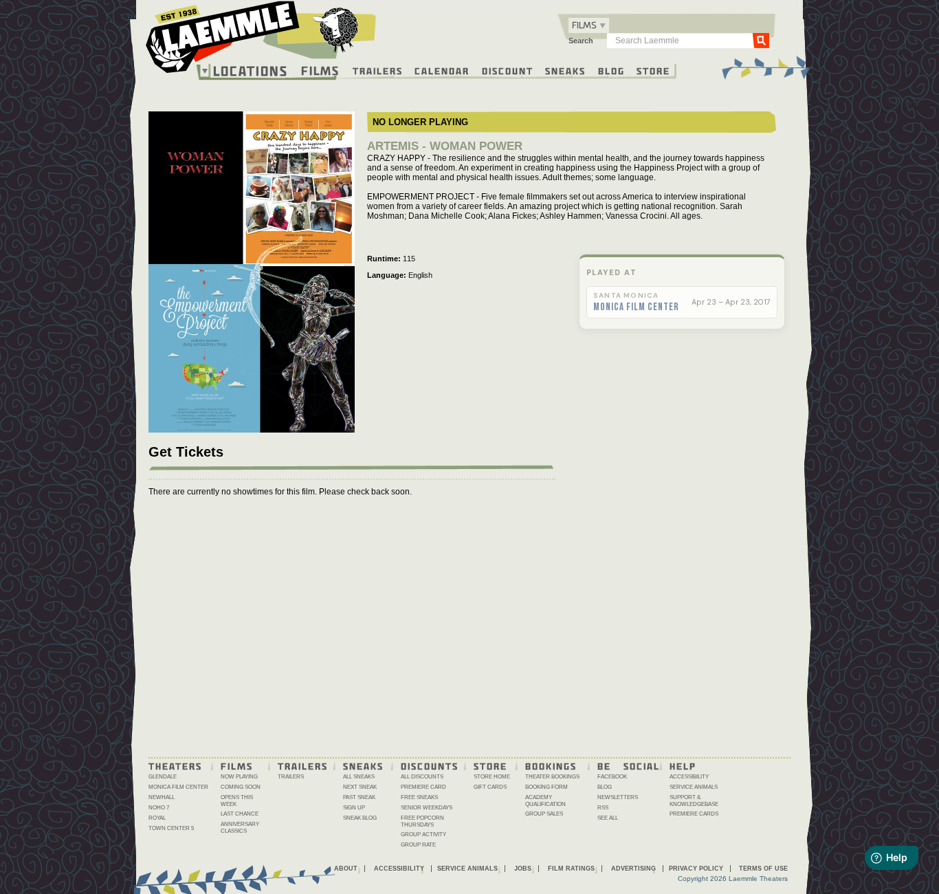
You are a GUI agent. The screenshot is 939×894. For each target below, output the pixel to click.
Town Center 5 (171, 828)
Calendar (442, 70)
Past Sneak (359, 797)
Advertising (633, 868)
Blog (611, 70)
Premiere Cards (694, 814)
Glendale (162, 777)
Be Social (628, 765)
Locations (250, 71)
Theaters (175, 765)
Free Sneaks (419, 797)
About (345, 868)
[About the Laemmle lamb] (336, 29)
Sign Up (354, 808)
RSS (602, 808)
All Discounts (422, 777)
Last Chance (239, 814)
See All (607, 818)
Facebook (612, 777)
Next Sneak (360, 787)
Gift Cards (490, 787)
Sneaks (565, 70)
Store (653, 70)
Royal (157, 818)
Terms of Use (763, 868)
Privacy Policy (696, 868)
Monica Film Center (636, 307)
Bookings (551, 765)
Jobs (522, 868)
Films (320, 69)
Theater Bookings (552, 777)
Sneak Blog (360, 818)
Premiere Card (423, 787)
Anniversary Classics (240, 827)
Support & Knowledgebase (694, 800)
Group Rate (418, 845)
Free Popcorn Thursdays (422, 821)
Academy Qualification (545, 800)
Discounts (430, 765)
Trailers (378, 70)
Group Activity (423, 834)
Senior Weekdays (426, 808)
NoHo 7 (158, 808)
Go (760, 40)
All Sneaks (359, 777)
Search (580, 40)
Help (683, 765)
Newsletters (617, 797)
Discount (507, 70)
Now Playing (239, 777)
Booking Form (546, 787)
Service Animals (694, 787)
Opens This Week (237, 800)
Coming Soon (241, 787)
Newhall (161, 797)
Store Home (492, 777)
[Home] (261, 40)
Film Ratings (571, 868)
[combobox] (588, 25)
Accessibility (689, 777)
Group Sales (544, 814)
